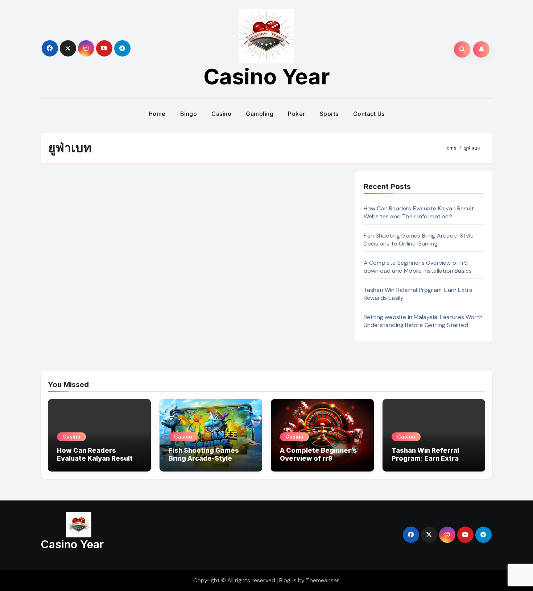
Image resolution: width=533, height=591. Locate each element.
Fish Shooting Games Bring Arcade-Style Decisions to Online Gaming (419, 239)
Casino (221, 113)
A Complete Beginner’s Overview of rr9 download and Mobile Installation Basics (418, 266)
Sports (329, 113)
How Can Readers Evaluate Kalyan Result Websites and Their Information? (419, 212)
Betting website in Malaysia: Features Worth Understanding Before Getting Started (423, 321)
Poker (296, 113)
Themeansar (322, 580)
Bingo (188, 113)
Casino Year (266, 76)
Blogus (288, 580)
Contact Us (369, 113)
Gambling (259, 113)
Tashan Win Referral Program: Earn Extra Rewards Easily (425, 458)
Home (157, 113)
